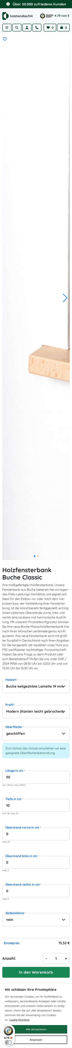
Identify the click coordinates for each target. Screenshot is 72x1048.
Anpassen (36, 1039)
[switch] (8, 1042)
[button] (65, 298)
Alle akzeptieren (36, 1029)
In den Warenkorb (36, 972)
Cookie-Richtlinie (19, 1019)
